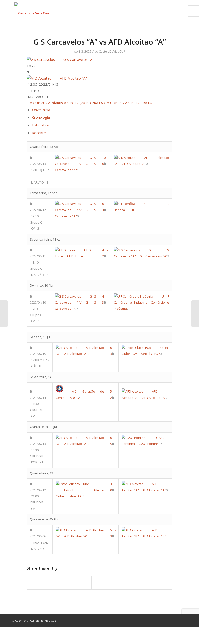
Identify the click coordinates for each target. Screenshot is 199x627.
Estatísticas (41, 125)
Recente (39, 132)
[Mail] (183, 620)
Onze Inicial (41, 109)
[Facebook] (161, 620)
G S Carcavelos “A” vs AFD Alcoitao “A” (99, 42)
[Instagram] (176, 620)
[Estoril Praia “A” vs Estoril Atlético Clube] (4, 313)
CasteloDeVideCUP (112, 52)
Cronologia (41, 117)
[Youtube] (168, 620)
